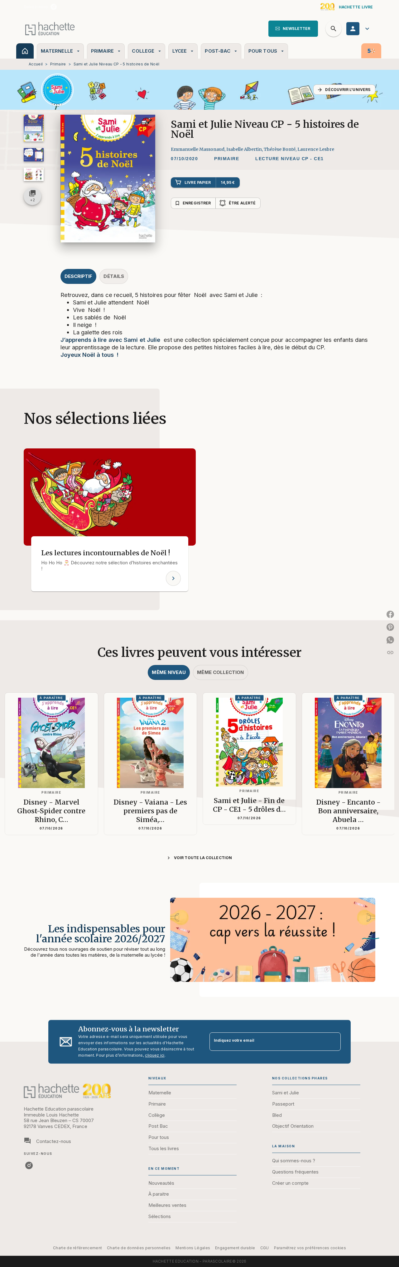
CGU (264, 1247)
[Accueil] (50, 28)
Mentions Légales (192, 1247)
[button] (293, 29)
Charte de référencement (77, 1247)
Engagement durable (235, 1247)
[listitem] (53, 6)
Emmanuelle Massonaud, (198, 149)
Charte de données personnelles (139, 1247)
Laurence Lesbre (315, 149)
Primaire (58, 64)
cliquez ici (154, 1055)
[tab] (25, 51)
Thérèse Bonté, (280, 149)
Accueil (36, 64)
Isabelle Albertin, (245, 149)
